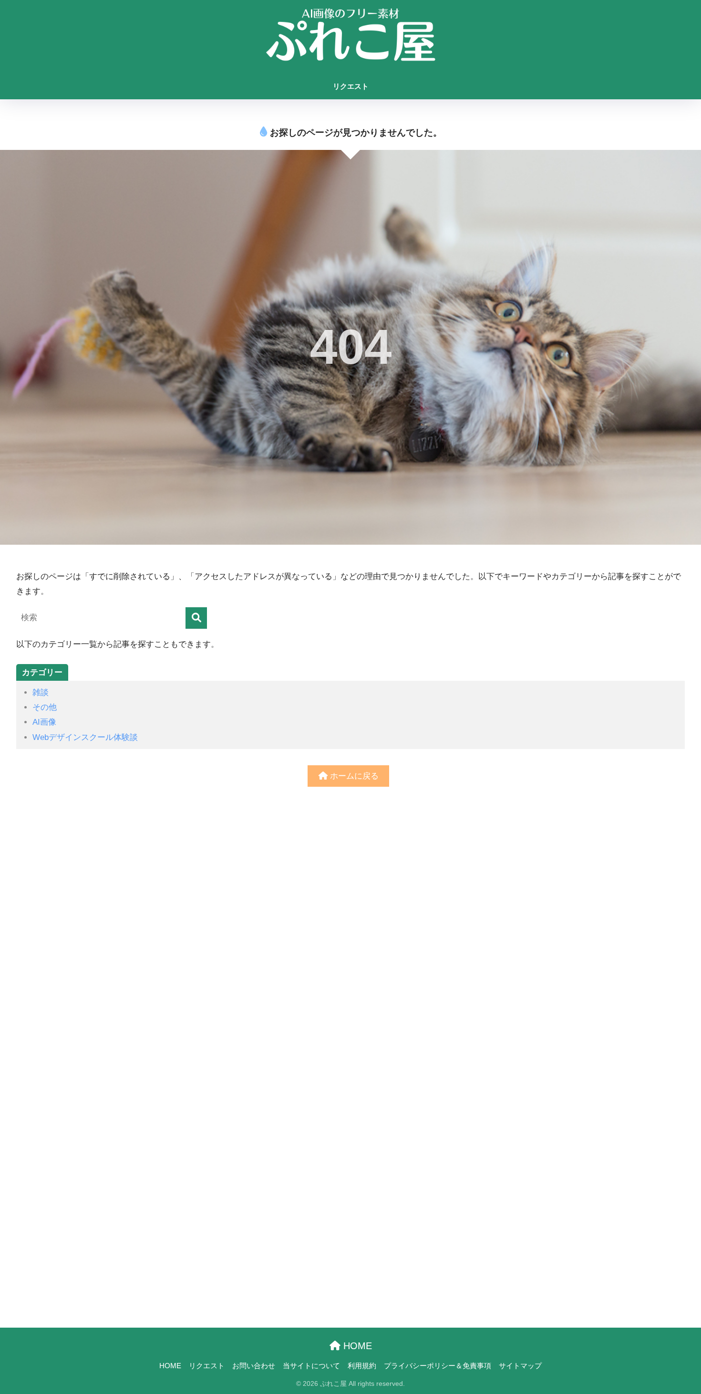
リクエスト (351, 86)
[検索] (196, 618)
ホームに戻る (353, 776)
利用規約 (362, 1366)
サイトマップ (520, 1366)
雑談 (40, 692)
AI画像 (44, 722)
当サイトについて (311, 1366)
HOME (356, 1346)
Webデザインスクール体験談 (85, 737)
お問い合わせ (253, 1366)
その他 (44, 707)
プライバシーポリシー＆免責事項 (437, 1366)
